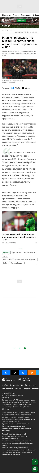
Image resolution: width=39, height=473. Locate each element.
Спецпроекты (7, 389)
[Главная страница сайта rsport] (13, 20)
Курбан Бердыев (30, 252)
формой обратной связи (11, 454)
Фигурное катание (16, 385)
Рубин (5, 263)
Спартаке (18, 195)
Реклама (18, 389)
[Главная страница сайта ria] (2, 20)
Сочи (14, 145)
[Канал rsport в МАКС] (6, 372)
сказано (29, 130)
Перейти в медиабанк (8, 82)
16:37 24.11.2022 (8, 30)
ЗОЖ (35, 385)
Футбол (6, 252)
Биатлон (28, 385)
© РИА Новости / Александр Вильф (12, 80)
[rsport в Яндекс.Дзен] (15, 372)
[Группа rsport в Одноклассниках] (32, 372)
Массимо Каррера (17, 263)
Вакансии (5, 398)
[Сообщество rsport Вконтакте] (23, 372)
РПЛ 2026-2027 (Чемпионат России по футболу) (20, 259)
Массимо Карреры (10, 208)
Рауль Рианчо (16, 252)
